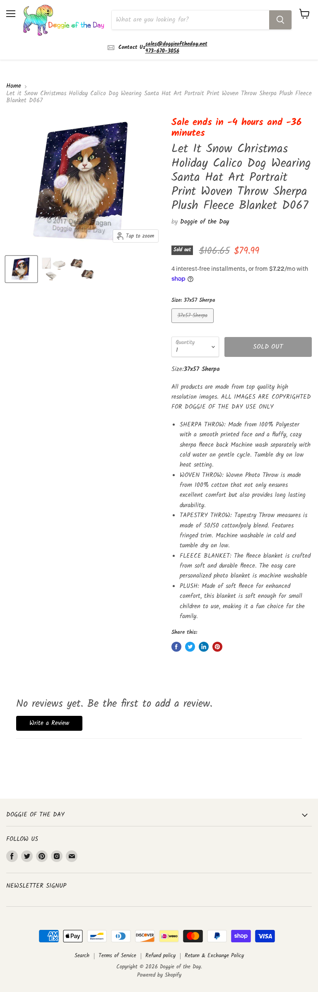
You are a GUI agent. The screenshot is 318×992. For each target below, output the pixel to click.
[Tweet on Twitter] (190, 647)
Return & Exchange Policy (214, 955)
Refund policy (160, 955)
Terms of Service (117, 955)
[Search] (280, 19)
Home (13, 86)
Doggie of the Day (204, 222)
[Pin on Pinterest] (217, 647)
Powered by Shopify (159, 975)
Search (82, 955)
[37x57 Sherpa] (193, 325)
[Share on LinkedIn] (204, 647)
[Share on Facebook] (176, 647)
